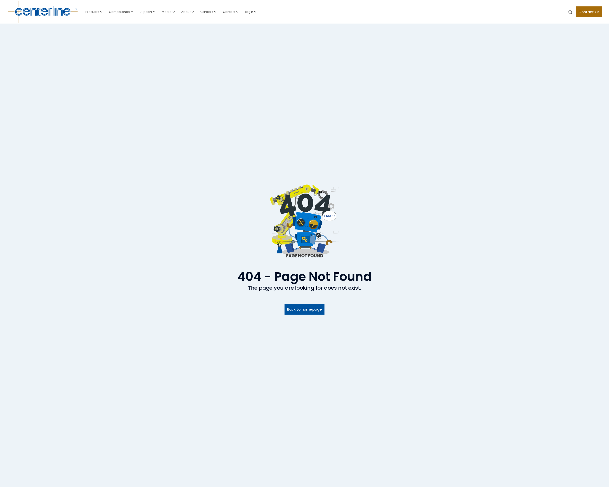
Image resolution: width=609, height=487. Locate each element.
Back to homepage (304, 309)
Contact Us (589, 11)
